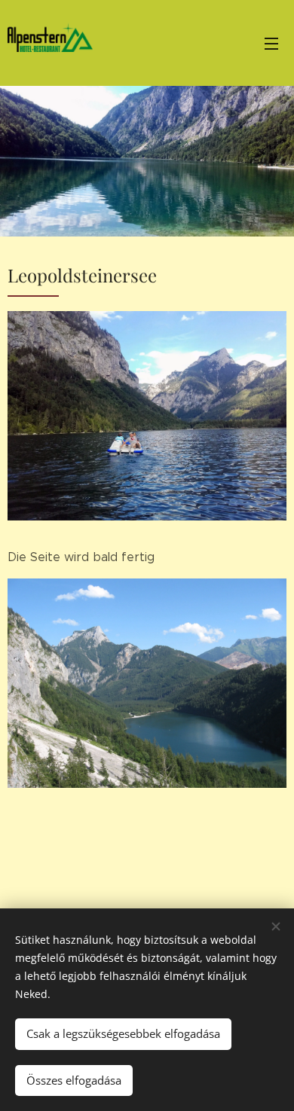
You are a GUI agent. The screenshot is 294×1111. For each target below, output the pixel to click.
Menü (271, 43)
